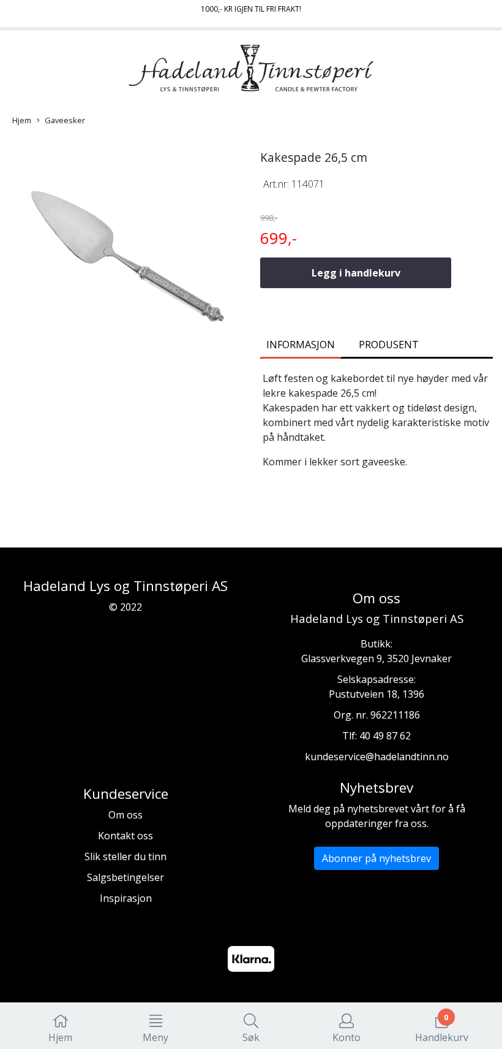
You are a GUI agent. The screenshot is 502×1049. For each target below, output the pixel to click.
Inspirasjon (126, 898)
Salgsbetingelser (125, 877)
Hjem (21, 120)
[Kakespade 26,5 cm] (125, 263)
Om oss (125, 815)
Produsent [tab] (389, 344)
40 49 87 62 (385, 735)
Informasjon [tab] (300, 344)
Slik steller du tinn (125, 856)
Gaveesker (65, 120)
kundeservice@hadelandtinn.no (377, 756)
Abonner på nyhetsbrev (376, 858)
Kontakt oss (125, 835)
